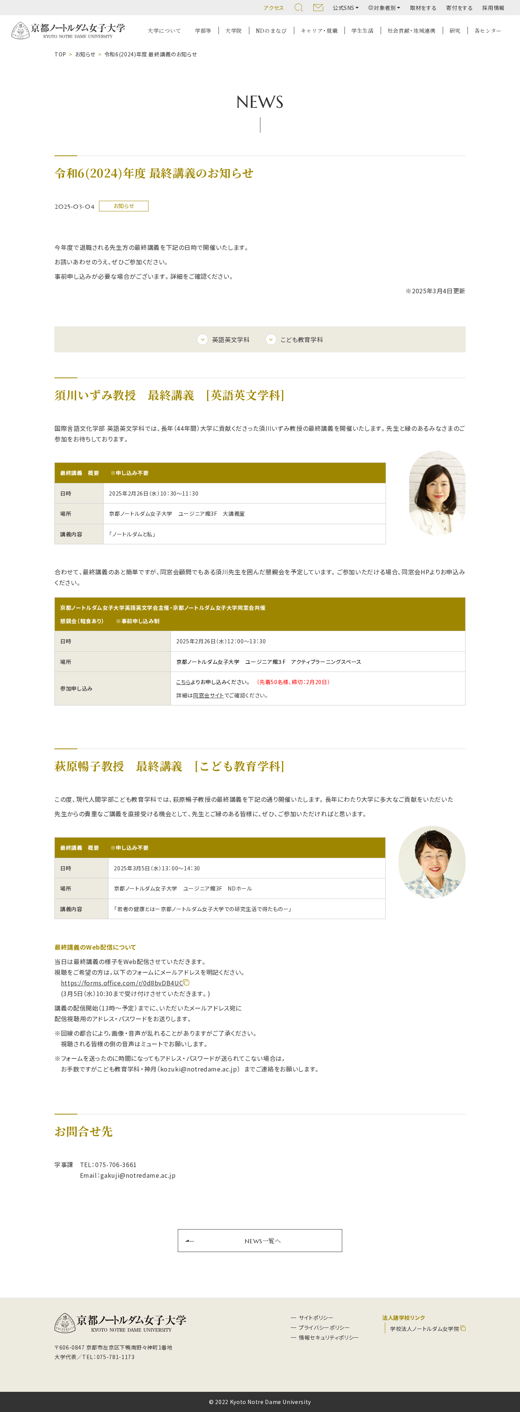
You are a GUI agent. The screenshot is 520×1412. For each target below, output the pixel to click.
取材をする (423, 7)
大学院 (233, 30)
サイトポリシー (316, 1317)
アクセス (274, 7)
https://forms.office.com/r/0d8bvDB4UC (122, 982)
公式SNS (343, 7)
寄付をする (459, 7)
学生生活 (362, 30)
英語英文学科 (231, 339)
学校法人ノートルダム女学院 (424, 1328)
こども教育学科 (302, 339)
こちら (183, 682)
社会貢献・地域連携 (412, 30)
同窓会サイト (208, 695)
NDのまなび (271, 30)
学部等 (203, 30)
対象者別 (385, 7)
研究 (455, 30)
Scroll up (505, 1369)
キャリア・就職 (319, 30)
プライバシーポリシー (324, 1327)
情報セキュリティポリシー (329, 1337)
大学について (164, 30)
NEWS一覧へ (263, 1240)
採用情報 (493, 7)
